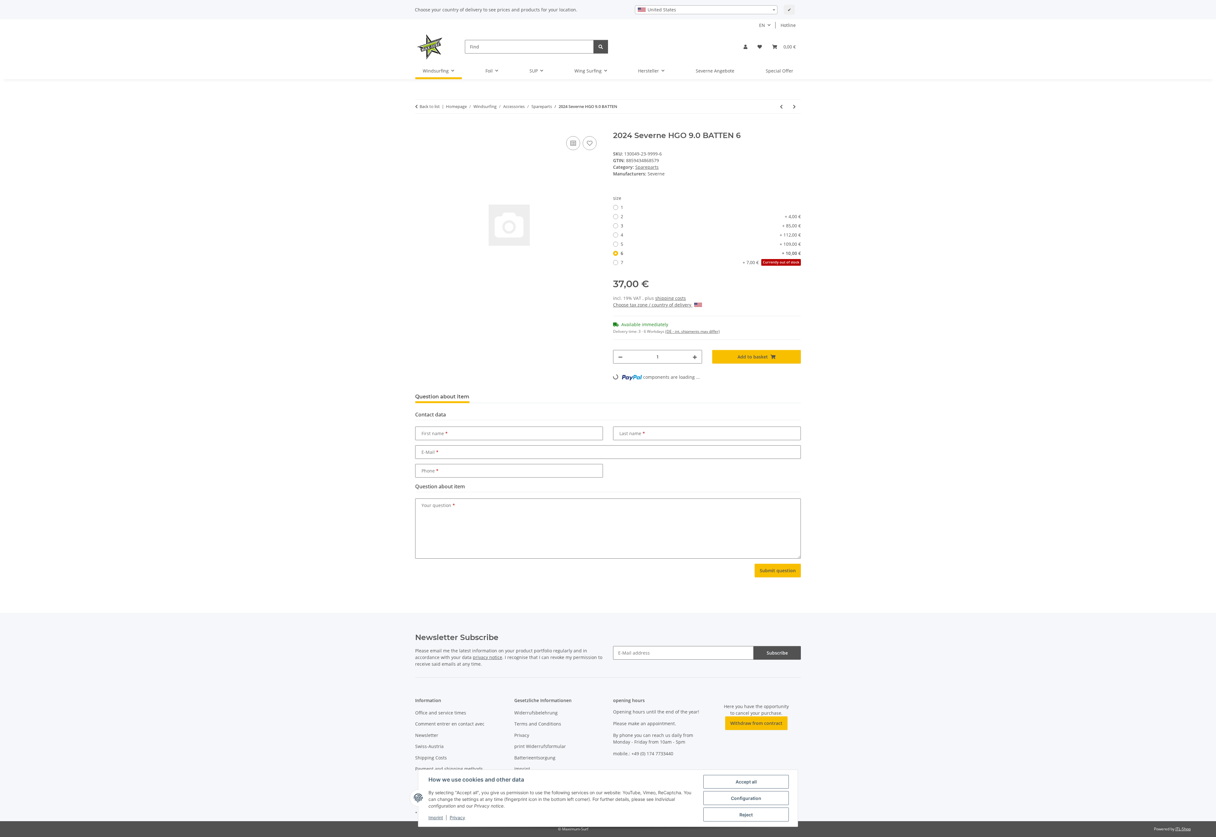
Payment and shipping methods (449, 769)
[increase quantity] (695, 356)
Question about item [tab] (442, 397)
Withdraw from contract (756, 723)
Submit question (778, 571)
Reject (746, 814)
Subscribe (777, 653)
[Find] (600, 47)
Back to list (430, 106)
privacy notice (487, 657)
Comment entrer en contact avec (449, 724)
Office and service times (440, 713)
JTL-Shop (1183, 829)
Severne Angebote (715, 71)
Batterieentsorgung (534, 758)
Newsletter (426, 735)
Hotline (788, 25)
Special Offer (779, 71)
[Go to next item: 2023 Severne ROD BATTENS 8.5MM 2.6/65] (794, 106)
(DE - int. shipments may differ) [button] (692, 331)
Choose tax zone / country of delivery (653, 305)
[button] (745, 47)
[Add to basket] (420, 127)
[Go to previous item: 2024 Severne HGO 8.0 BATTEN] (781, 106)
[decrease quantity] (620, 356)
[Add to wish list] (590, 143)
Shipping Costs (431, 758)
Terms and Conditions (537, 724)
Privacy (457, 817)
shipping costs (670, 298)
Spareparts (647, 167)
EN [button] (762, 25)
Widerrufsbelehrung (536, 713)
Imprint (435, 817)
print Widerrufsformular (540, 746)
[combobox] (706, 9)
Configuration (746, 798)
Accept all (746, 781)
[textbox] (706, 10)
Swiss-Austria (429, 746)
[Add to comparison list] (573, 143)
